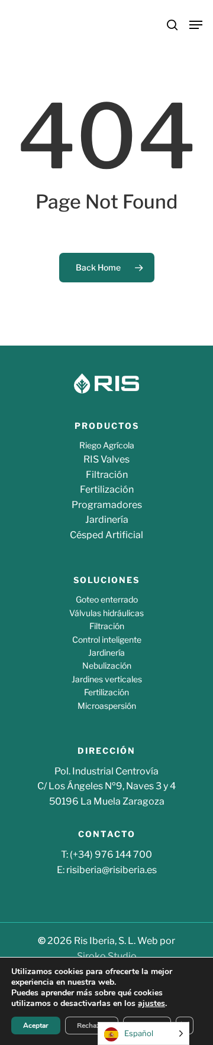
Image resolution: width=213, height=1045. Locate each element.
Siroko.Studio (107, 956)
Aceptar (36, 1025)
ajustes (151, 1003)
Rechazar (91, 1025)
